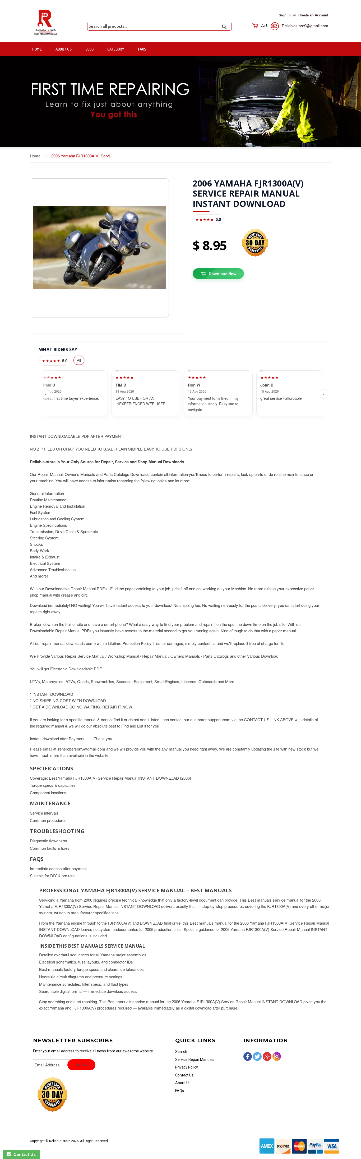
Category (115, 49)
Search (181, 1051)
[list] (184, 394)
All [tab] (79, 360)
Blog (89, 49)
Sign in (285, 15)
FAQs (142, 49)
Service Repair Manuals (194, 1059)
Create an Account (313, 15)
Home (37, 49)
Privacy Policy (186, 1067)
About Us (63, 49)
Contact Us (184, 1075)
